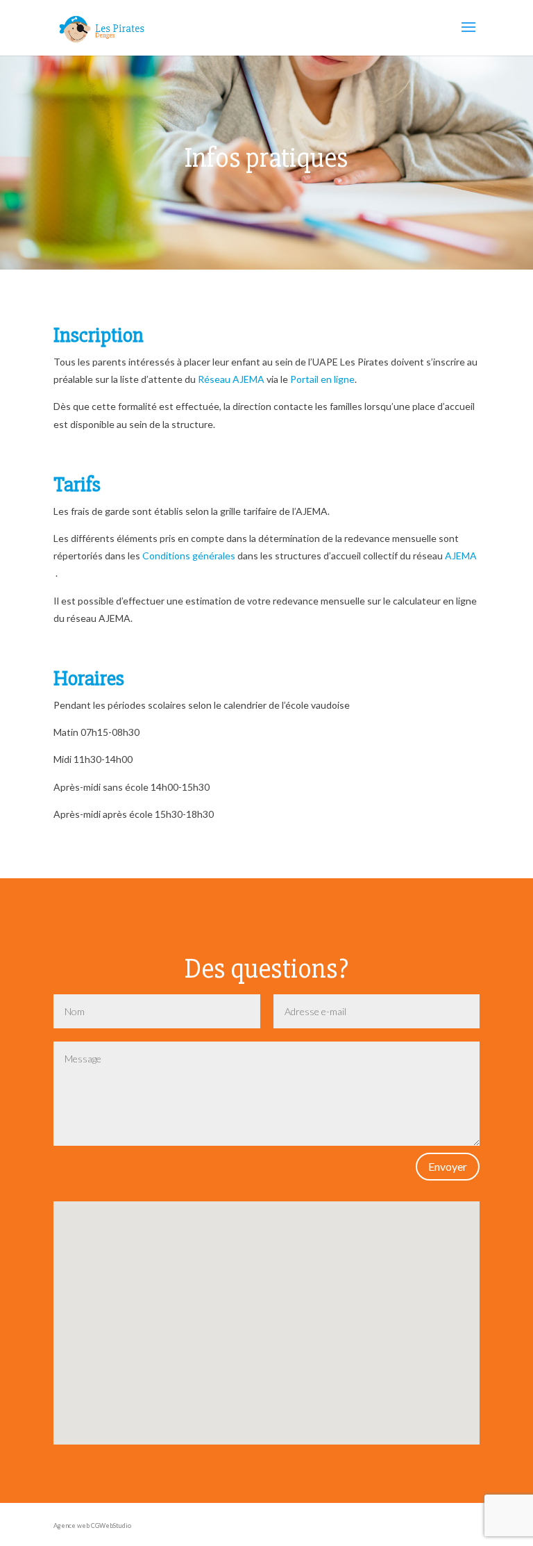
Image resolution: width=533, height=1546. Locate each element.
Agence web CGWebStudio (92, 1525)
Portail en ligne (322, 379)
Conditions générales (188, 555)
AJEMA (461, 555)
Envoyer (447, 1166)
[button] (270, 1262)
